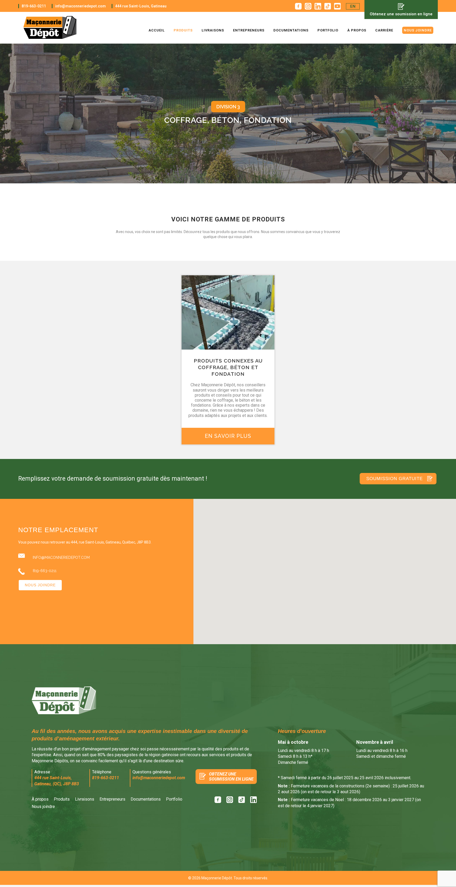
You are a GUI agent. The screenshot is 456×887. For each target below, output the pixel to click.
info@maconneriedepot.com (80, 6)
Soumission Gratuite (394, 478)
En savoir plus (228, 436)
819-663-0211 (34, 6)
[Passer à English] (353, 6)
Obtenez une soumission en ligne (401, 14)
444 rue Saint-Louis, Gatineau (141, 6)
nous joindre (40, 585)
